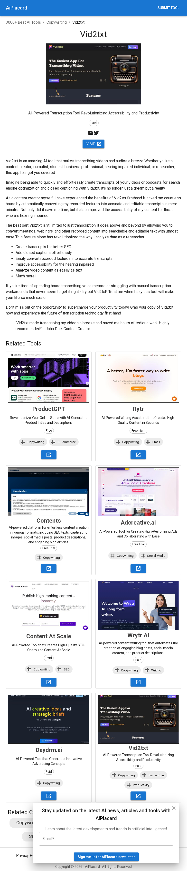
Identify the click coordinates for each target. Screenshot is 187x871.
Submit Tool (168, 8)
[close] (174, 808)
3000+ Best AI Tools (23, 22)
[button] (33, 442)
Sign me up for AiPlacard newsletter (106, 857)
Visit (90, 144)
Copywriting (57, 22)
